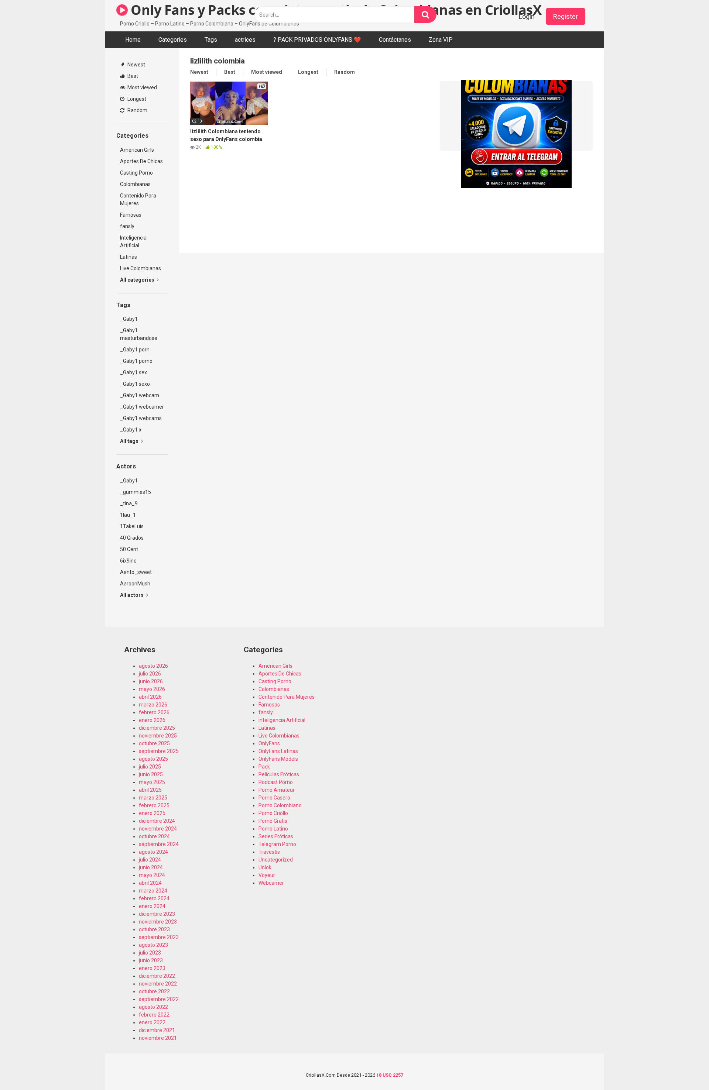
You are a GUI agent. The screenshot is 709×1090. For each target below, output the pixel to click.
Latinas (128, 257)
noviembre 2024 (158, 829)
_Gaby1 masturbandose (138, 334)
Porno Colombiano (280, 805)
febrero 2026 (154, 712)
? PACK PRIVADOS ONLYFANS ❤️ (317, 39)
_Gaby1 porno (136, 361)
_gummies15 (135, 492)
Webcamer (271, 883)
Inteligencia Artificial (133, 241)
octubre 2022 (154, 991)
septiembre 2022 (159, 999)
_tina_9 (129, 503)
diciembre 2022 (157, 976)
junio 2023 (151, 960)
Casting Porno (136, 173)
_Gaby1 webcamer (142, 407)
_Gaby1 (129, 319)
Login (527, 16)
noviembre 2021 (158, 1038)
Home (133, 39)
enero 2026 (152, 720)
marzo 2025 (153, 798)
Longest (136, 99)
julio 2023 (150, 953)
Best (132, 76)
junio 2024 (151, 867)
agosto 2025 (153, 759)
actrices (245, 39)
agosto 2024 (153, 852)
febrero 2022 (154, 1015)
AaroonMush (135, 584)
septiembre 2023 (159, 937)
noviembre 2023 (158, 922)
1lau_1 (128, 515)
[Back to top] (684, 1067)
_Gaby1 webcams (141, 418)
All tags (130, 441)
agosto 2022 (153, 1007)
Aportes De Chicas (141, 161)
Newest (135, 65)
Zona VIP (441, 39)
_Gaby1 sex (133, 372)
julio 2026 (150, 674)
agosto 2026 (153, 666)
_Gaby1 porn (135, 350)
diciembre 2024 (157, 821)
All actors (132, 595)
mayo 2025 (152, 782)
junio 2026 (151, 681)
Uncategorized (275, 860)
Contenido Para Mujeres (138, 199)
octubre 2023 (154, 929)
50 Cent (129, 549)
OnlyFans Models (278, 759)
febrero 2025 (154, 805)
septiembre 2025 (159, 751)
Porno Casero (274, 798)
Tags (211, 39)
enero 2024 (152, 906)
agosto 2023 (153, 945)
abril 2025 (150, 790)
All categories (137, 280)
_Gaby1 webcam (139, 395)
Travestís (269, 852)
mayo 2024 (152, 875)
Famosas (130, 215)
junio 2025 (151, 774)
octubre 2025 (154, 743)
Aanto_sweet (136, 572)
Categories (172, 39)
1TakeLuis (132, 526)
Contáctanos (395, 39)
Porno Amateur (276, 790)
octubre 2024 (154, 836)
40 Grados (132, 538)
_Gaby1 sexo (135, 384)
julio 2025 (150, 767)
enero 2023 (152, 968)
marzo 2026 (153, 705)
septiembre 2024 (159, 844)
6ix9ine (128, 561)
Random (136, 110)
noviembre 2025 (158, 736)
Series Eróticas (275, 836)
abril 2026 (150, 697)
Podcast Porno (275, 782)
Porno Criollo (273, 813)
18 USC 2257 (389, 1075)
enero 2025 (152, 813)
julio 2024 (150, 860)
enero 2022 (152, 1022)
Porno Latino (273, 829)
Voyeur (266, 875)
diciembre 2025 (157, 728)
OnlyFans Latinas (278, 751)
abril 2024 (150, 883)
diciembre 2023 (157, 914)
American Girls (137, 150)
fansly (127, 226)
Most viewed (141, 87)
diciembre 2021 (157, 1030)
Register (565, 16)
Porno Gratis (272, 821)
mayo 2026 (152, 689)
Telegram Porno (277, 844)
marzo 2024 (153, 891)
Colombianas (135, 184)
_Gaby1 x (130, 430)
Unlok (264, 867)
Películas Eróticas (278, 774)
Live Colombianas (140, 268)
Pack (264, 767)
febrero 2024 (154, 898)
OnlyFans (269, 743)
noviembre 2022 (158, 984)
